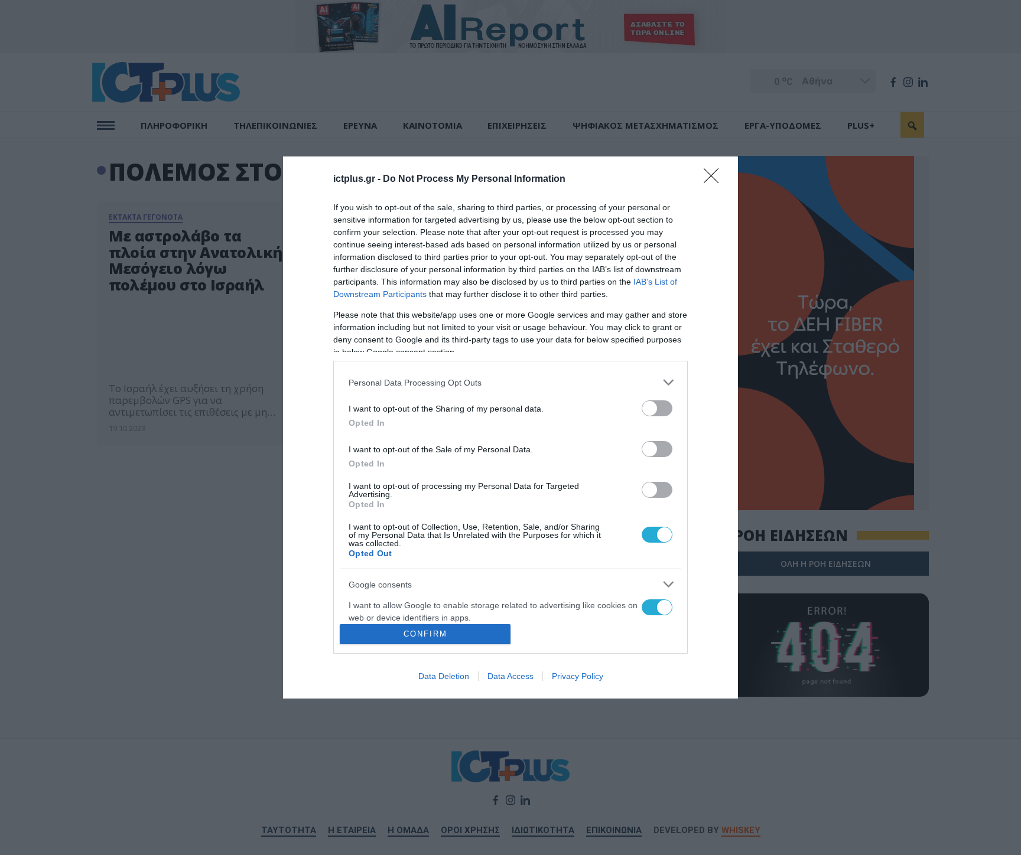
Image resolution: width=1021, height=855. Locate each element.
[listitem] (510, 382)
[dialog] (510, 427)
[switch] (657, 408)
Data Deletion (443, 676)
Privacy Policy (577, 676)
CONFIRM (425, 633)
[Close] (715, 179)
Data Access (510, 676)
